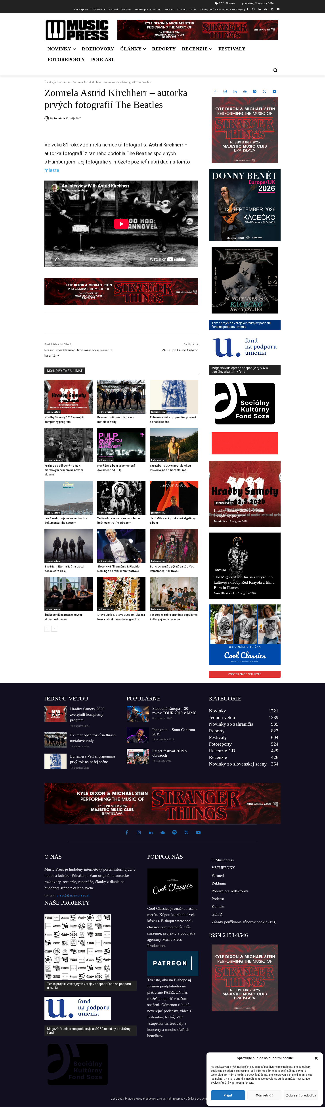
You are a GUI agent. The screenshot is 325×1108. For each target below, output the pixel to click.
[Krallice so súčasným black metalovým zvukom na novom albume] (68, 445)
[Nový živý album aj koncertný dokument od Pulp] (121, 445)
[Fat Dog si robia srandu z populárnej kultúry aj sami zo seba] (174, 594)
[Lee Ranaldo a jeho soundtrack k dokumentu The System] (68, 498)
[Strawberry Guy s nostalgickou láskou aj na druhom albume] (174, 445)
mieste (51, 170)
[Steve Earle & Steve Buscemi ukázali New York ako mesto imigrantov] (121, 594)
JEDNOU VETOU (66, 698)
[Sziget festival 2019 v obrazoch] (138, 756)
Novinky (220, 569)
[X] (271, 9)
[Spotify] (254, 91)
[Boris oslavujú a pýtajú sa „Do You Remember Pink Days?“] (174, 546)
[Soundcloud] (265, 9)
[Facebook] (247, 9)
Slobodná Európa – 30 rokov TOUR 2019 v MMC (174, 710)
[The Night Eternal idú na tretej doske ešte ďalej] (68, 546)
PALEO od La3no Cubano (180, 350)
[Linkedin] (259, 9)
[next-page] (54, 629)
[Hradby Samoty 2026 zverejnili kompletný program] (68, 397)
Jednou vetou (62, 82)
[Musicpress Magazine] (77, 30)
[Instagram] (253, 9)
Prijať (228, 1095)
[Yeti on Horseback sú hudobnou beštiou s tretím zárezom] (121, 498)
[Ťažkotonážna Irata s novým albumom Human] (68, 594)
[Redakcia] (47, 118)
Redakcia (59, 118)
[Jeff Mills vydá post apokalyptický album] (174, 498)
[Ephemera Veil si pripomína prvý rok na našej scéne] (174, 397)
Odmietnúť (264, 1095)
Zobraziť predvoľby (301, 1095)
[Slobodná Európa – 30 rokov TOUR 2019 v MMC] (138, 714)
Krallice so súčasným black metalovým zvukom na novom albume (63, 470)
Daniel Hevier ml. (224, 593)
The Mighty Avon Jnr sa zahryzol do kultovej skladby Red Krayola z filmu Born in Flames (244, 582)
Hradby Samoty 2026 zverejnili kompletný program (87, 714)
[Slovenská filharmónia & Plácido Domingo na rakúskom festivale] (121, 546)
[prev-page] (47, 629)
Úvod (47, 82)
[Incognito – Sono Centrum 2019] (138, 735)
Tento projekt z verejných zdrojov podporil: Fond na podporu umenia (89, 985)
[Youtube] (278, 9)
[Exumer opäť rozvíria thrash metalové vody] (121, 397)
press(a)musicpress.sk (73, 895)
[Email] (108, 129)
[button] (316, 1058)
